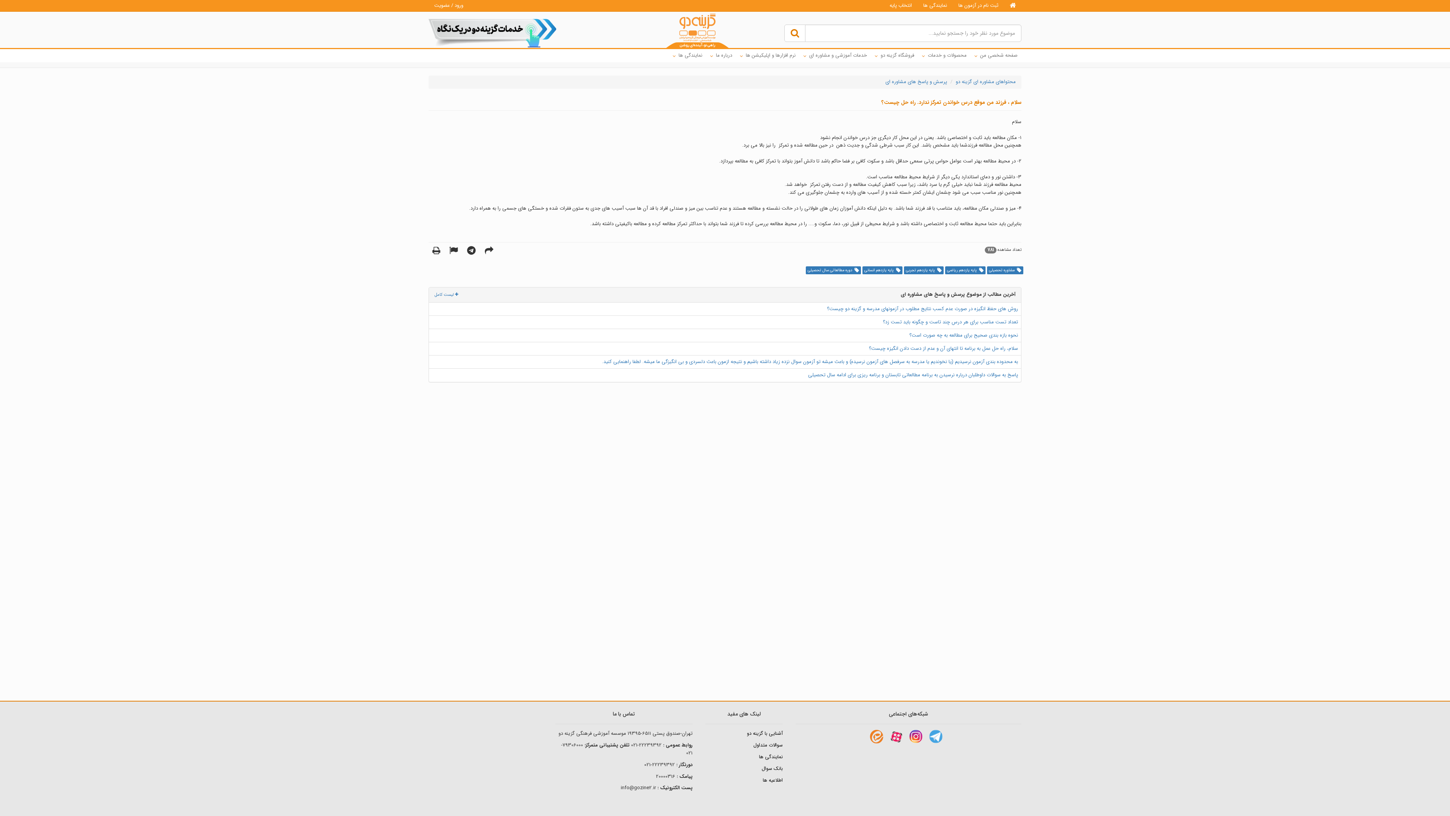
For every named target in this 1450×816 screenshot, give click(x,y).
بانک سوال (772, 769)
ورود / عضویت (448, 5)
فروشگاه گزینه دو (897, 55)
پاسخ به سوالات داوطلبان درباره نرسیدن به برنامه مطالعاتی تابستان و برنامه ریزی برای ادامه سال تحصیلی (913, 375)
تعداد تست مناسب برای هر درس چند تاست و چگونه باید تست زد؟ (950, 322)
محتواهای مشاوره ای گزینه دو (986, 82)
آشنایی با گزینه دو (765, 733)
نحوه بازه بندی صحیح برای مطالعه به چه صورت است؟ (963, 335)
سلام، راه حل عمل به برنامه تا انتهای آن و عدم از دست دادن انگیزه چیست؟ (943, 348)
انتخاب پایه (901, 5)
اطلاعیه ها (773, 780)
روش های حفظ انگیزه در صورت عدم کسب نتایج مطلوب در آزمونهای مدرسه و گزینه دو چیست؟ (922, 309)
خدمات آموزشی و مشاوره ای (838, 55)
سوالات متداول (768, 745)
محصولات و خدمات (947, 55)
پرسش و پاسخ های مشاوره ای (916, 82)
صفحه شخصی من (999, 55)
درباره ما (724, 55)
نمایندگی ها (935, 5)
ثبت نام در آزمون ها (978, 5)
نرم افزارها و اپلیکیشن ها (771, 55)
